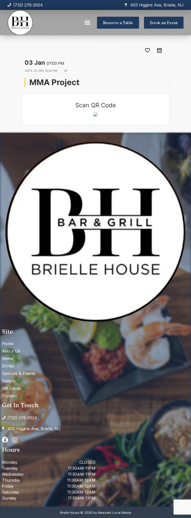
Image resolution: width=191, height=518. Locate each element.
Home (7, 343)
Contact (9, 395)
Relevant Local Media (114, 513)
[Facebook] (5, 440)
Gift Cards (11, 388)
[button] (87, 22)
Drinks (8, 365)
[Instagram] (15, 440)
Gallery (8, 380)
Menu (7, 358)
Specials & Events (18, 373)
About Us (11, 350)
